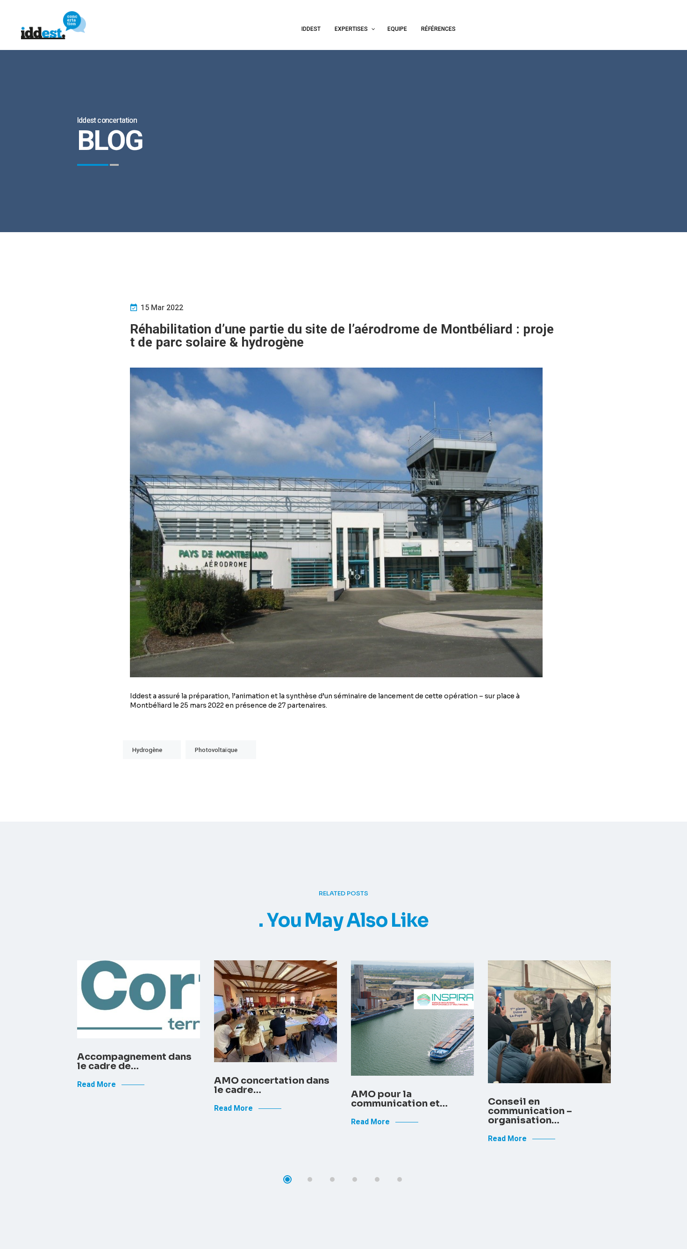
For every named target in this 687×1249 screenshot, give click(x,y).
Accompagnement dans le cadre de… (134, 1061)
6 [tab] (399, 1179)
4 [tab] (354, 1179)
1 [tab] (287, 1179)
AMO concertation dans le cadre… (271, 1085)
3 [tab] (332, 1179)
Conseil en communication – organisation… (530, 1111)
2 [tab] (310, 1179)
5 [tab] (377, 1179)
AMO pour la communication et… (399, 1098)
